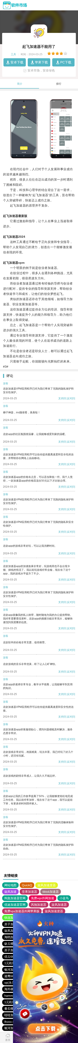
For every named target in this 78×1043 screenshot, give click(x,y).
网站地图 (10, 885)
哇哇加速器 (12, 1015)
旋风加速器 (59, 904)
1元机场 (9, 963)
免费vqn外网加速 (42, 898)
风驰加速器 (38, 904)
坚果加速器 (29, 891)
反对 (69, 398)
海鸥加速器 (12, 937)
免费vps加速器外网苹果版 (21, 911)
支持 (60, 398)
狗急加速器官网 (15, 898)
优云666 (10, 956)
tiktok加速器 (50, 891)
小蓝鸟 (64, 898)
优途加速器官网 (15, 904)
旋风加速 (10, 891)
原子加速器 (12, 924)
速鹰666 (10, 976)
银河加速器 (12, 969)
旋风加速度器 (46, 885)
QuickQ (27, 885)
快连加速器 (12, 917)
